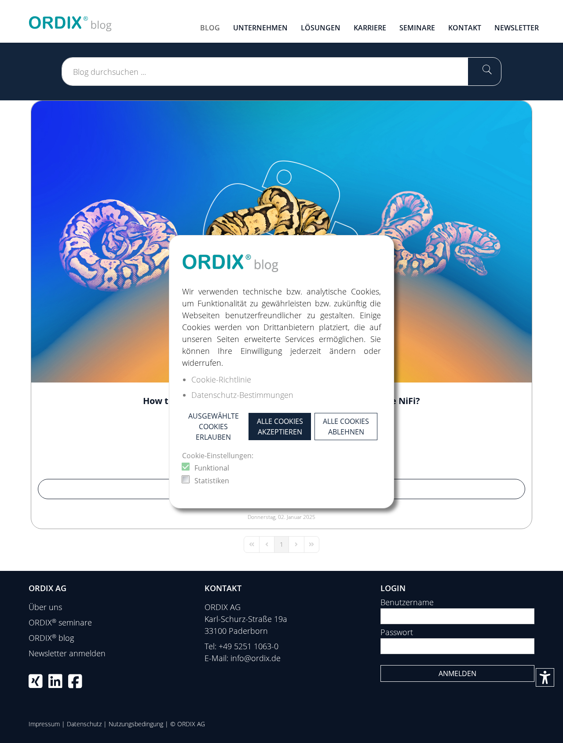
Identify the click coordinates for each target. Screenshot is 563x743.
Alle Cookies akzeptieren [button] (280, 426)
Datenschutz (84, 724)
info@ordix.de (255, 658)
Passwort (396, 632)
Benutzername (407, 602)
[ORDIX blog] (70, 20)
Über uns (45, 607)
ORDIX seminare (60, 622)
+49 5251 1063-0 (248, 646)
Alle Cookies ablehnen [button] (346, 426)
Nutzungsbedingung (136, 724)
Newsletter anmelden (67, 653)
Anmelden (457, 673)
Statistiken (211, 481)
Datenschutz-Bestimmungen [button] (242, 395)
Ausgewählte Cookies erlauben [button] (213, 426)
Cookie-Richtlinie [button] (221, 379)
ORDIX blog (51, 638)
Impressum (44, 724)
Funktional (211, 468)
